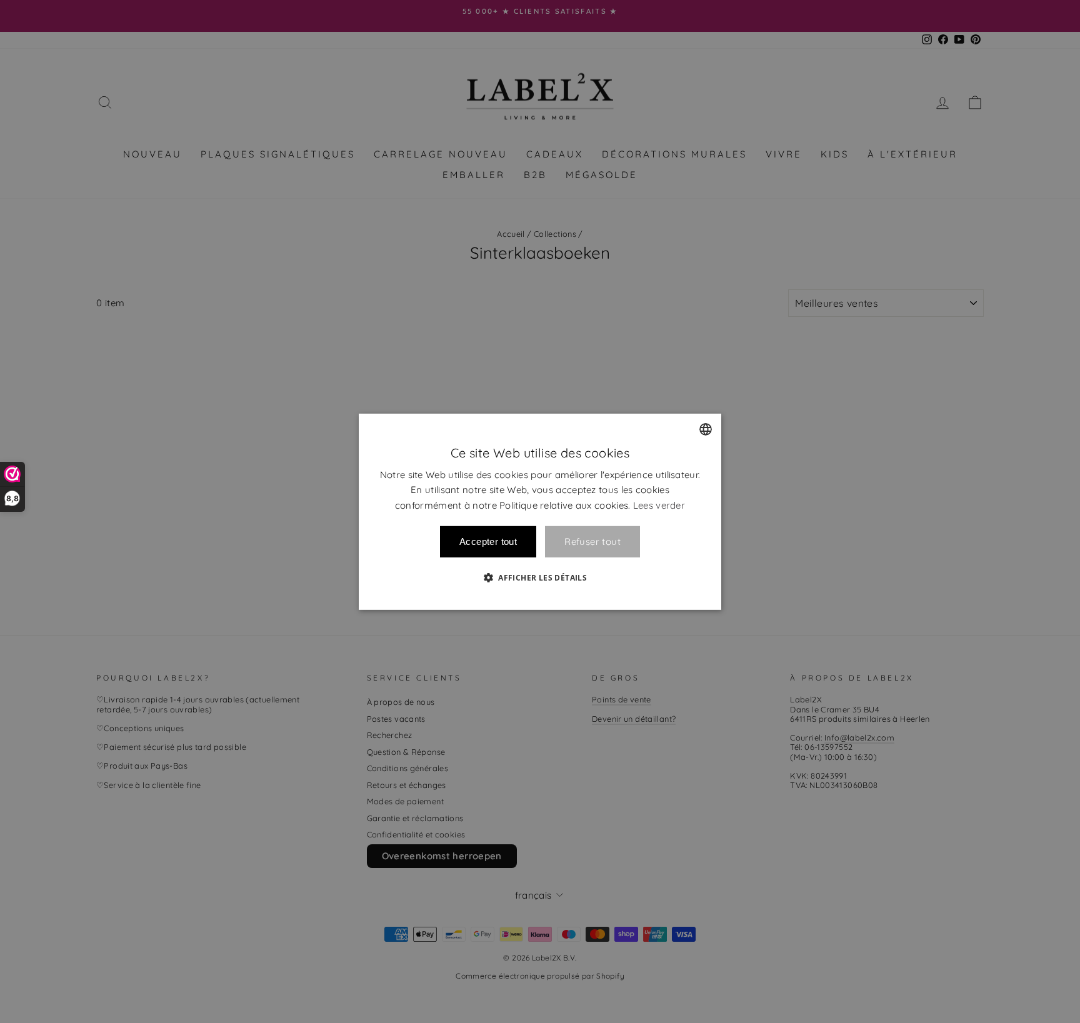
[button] (540, 577)
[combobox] (705, 428)
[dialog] (540, 511)
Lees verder (659, 505)
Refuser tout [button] (592, 541)
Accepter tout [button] (488, 541)
